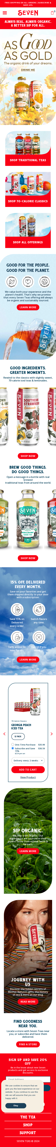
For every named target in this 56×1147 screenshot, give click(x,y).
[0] (52, 12)
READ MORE (28, 1001)
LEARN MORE (28, 307)
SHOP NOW (28, 456)
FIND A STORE (28, 1044)
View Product (28, 777)
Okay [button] (15, 1106)
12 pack (18, 736)
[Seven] (28, 12)
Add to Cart (28, 769)
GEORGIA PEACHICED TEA (21, 726)
